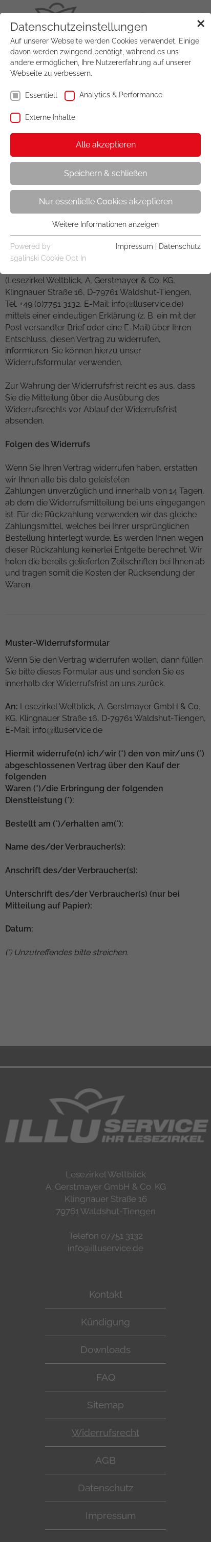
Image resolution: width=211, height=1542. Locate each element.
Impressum (134, 246)
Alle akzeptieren (106, 145)
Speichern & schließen (105, 173)
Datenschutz (180, 246)
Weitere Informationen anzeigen (105, 224)
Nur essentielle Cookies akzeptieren (106, 201)
